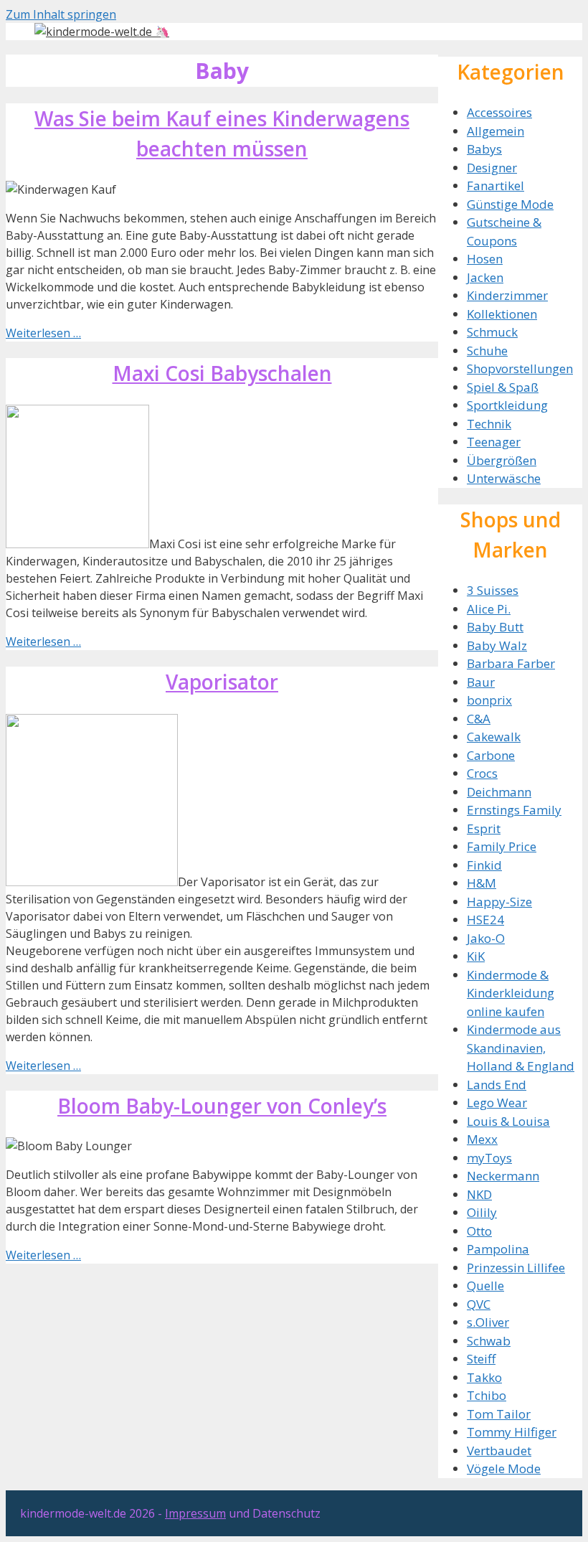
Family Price (501, 846)
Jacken (485, 277)
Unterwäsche (504, 478)
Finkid (484, 865)
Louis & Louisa (508, 1121)
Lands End (496, 1084)
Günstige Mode (510, 204)
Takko (484, 1377)
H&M (481, 883)
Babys (484, 149)
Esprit (484, 828)
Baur (481, 682)
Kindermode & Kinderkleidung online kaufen (510, 993)
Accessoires (499, 112)
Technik (489, 423)
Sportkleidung (507, 405)
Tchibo (486, 1395)
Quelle (485, 1285)
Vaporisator (222, 681)
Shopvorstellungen (520, 368)
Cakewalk (494, 736)
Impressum (195, 1513)
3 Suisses (492, 590)
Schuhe (487, 350)
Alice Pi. (489, 609)
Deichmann (499, 792)
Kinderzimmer (507, 295)
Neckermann (503, 1175)
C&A (478, 718)
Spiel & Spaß (503, 387)
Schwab (489, 1340)
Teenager (494, 441)
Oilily (482, 1212)
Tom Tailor (499, 1414)
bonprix (489, 700)
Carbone (491, 755)
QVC (478, 1304)
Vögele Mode (504, 1468)
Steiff (481, 1358)
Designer (492, 167)
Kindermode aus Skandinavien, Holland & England (520, 1047)
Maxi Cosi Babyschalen (222, 373)
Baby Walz (497, 645)
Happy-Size (499, 901)
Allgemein (495, 131)
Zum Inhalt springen (61, 14)
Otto (479, 1231)
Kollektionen (502, 314)
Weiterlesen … (43, 333)
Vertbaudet (499, 1450)
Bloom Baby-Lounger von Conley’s (222, 1105)
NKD (479, 1194)
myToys (489, 1158)
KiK (476, 956)
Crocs (482, 773)
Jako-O (486, 938)
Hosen (485, 258)
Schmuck (492, 332)
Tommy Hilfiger (511, 1432)
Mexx (482, 1139)
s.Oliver (488, 1322)
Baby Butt (495, 627)
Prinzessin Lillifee (516, 1267)
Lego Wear (497, 1102)
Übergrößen (501, 460)
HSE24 (485, 919)
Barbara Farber (511, 663)
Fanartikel (495, 185)
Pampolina (498, 1249)
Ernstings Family (514, 809)
